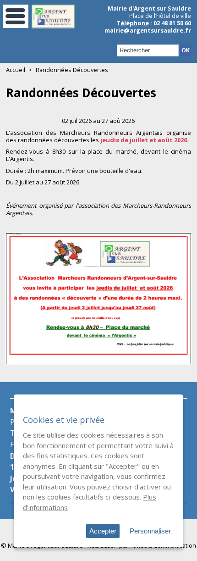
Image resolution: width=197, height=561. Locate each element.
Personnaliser (150, 531)
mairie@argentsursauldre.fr (147, 30)
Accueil (15, 70)
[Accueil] (53, 26)
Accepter (102, 531)
